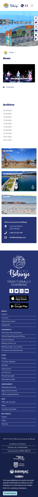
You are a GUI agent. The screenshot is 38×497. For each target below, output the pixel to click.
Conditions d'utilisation (17, 444)
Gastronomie (6, 369)
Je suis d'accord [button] (10, 493)
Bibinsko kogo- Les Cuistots (12, 347)
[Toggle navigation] (32, 5)
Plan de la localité (8, 376)
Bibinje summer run (9, 343)
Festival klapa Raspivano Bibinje (13, 336)
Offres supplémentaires (10, 394)
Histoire (4, 314)
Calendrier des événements (12, 332)
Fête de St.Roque (8, 340)
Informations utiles (8, 379)
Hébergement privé (9, 387)
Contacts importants (9, 409)
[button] (22, 5)
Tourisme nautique (8, 362)
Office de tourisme (8, 402)
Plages (4, 358)
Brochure (5, 424)
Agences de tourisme (9, 391)
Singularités (6, 325)
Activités (5, 365)
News (11, 52)
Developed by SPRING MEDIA (19, 451)
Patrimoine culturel (8, 321)
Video (4, 420)
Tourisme (5, 318)
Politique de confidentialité (17, 447)
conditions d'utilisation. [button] (18, 488)
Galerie (4, 417)
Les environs (6, 372)
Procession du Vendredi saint (12, 350)
